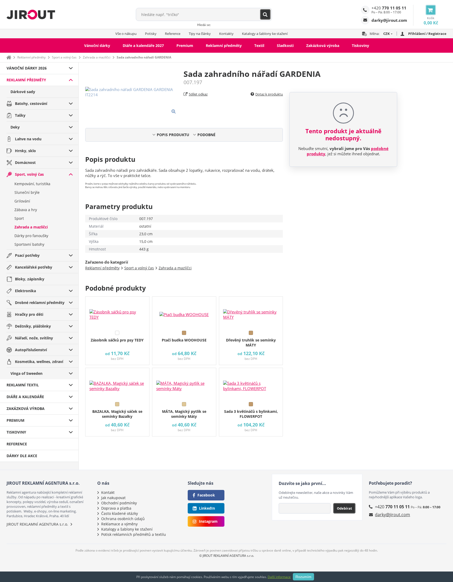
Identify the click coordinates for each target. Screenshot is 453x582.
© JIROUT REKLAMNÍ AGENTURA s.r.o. (226, 555)
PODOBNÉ (206, 134)
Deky (15, 127)
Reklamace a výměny (119, 523)
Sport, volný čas (29, 174)
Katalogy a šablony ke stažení (265, 33)
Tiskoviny (360, 45)
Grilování (22, 201)
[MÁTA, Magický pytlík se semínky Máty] (184, 383)
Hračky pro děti (29, 314)
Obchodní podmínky (119, 502)
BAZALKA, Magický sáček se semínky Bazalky (117, 414)
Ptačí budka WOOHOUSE (184, 340)
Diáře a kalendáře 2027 (143, 45)
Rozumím (303, 577)
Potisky (151, 33)
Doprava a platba (116, 508)
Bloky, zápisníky (29, 278)
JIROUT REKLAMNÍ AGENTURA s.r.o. (37, 524)
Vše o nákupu (126, 33)
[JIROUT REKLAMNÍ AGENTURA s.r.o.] (31, 14)
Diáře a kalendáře (25, 396)
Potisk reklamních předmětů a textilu (133, 534)
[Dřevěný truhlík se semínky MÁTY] (251, 312)
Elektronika (25, 290)
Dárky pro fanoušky (31, 235)
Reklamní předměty (224, 45)
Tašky (20, 115)
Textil (259, 45)
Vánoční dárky (97, 45)
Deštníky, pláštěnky (33, 326)
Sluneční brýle (27, 192)
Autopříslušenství (31, 349)
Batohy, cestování (31, 103)
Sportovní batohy (29, 244)
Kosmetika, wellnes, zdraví (39, 361)
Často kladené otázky (119, 513)
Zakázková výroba (322, 45)
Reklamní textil (23, 384)
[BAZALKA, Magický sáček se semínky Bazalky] (117, 383)
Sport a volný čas (64, 57)
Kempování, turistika (32, 183)
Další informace (279, 577)
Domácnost (25, 162)
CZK (386, 33)
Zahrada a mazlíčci (96, 57)
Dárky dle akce (22, 455)
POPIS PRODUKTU (173, 134)
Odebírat (344, 508)
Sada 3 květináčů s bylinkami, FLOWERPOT (251, 414)
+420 (388, 8)
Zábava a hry (25, 209)
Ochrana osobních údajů (123, 518)
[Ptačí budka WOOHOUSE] (184, 312)
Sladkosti (285, 45)
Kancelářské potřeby (33, 267)
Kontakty (226, 33)
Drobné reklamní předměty (39, 302)
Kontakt (108, 492)
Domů (8, 57)
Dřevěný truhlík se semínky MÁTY (251, 343)
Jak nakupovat (113, 497)
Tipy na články (200, 33)
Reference (172, 33)
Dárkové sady (22, 91)
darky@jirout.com (392, 514)
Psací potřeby (27, 255)
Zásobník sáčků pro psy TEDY (117, 340)
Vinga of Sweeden (26, 373)
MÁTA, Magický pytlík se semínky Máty (184, 414)
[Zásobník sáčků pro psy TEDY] (117, 312)
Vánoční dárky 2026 (27, 68)
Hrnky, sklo (25, 150)
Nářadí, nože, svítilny (34, 337)
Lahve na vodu (28, 138)
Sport (19, 218)
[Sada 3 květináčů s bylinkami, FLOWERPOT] (251, 383)
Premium (184, 45)
